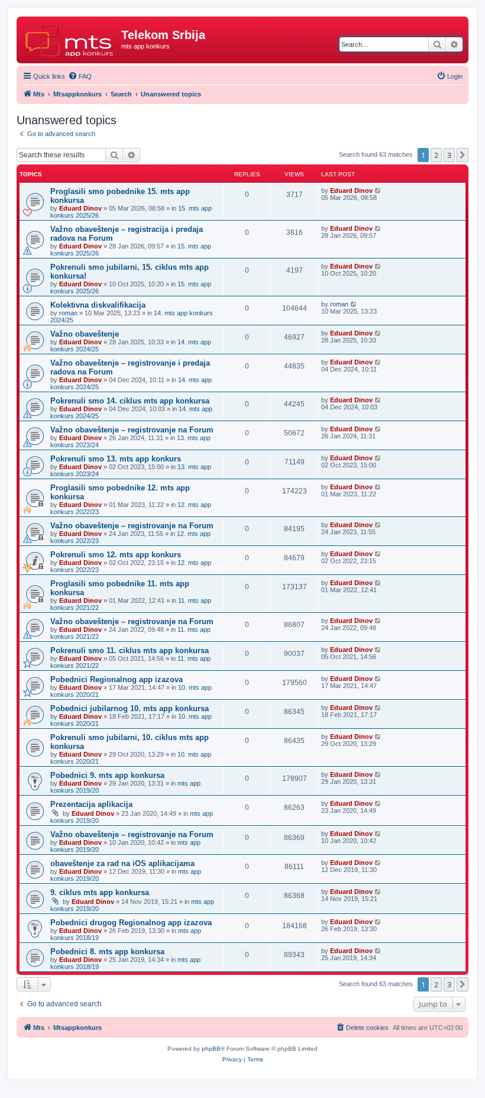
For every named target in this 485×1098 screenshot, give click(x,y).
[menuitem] (80, 76)
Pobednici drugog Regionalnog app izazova (131, 922)
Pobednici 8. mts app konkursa (107, 951)
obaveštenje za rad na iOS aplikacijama (122, 863)
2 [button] (436, 155)
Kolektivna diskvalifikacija (98, 305)
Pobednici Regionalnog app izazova (116, 679)
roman (68, 313)
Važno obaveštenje (84, 334)
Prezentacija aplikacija (91, 804)
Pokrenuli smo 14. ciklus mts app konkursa (129, 400)
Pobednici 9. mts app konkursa (107, 775)
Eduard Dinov (80, 208)
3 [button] (449, 155)
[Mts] (70, 38)
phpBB (211, 1048)
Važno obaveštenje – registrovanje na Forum (132, 429)
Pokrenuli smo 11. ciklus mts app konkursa (129, 650)
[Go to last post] (378, 190)
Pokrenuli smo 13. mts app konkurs (115, 458)
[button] (462, 155)
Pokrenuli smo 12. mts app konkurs (115, 554)
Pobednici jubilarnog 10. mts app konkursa (129, 708)
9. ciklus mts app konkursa (99, 892)
